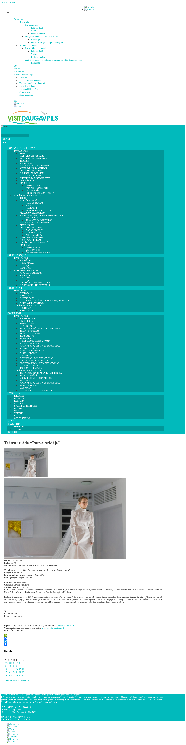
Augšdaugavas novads (28, 45)
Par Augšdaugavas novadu (36, 48)
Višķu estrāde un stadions (36, 378)
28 (8, 663)
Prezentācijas (24, 92)
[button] (23, 19)
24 (6, 675)
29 (11, 663)
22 (20, 672)
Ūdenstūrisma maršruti (40, 252)
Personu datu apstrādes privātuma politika (48, 42)
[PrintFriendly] (83, 635)
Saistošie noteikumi (27, 86)
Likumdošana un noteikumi (30, 80)
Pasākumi (15, 393)
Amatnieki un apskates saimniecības (41, 215)
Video (17, 429)
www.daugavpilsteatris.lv (53, 628)
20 (14, 672)
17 (6, 672)
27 (6, 663)
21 (17, 672)
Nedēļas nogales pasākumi (16, 680)
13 (14, 669)
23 (23, 672)
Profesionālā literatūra (28, 89)
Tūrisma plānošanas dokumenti (32, 83)
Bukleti (17, 69)
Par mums (18, 19)
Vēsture (34, 31)
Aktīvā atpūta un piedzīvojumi (38, 223)
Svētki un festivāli (25, 406)
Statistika (23, 77)
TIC (15, 101)
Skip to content (8, 2)
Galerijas (15, 424)
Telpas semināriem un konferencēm (41, 328)
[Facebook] (83, 638)
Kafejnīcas (26, 310)
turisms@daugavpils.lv (12, 709)
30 (14, 663)
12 (11, 669)
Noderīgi (14, 313)
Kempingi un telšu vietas (35, 285)
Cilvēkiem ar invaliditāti (35, 242)
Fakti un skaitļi (37, 28)
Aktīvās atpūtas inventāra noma (40, 346)
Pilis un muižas (34, 203)
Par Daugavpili (31, 25)
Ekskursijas (35, 39)
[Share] (83, 644)
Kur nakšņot (17, 255)
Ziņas (12, 420)
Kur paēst (15, 287)
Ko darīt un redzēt (22, 148)
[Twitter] (83, 641)
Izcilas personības (38, 34)
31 (17, 663)
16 (23, 669)
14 (17, 669)
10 (6, 669)
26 (11, 675)
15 (20, 669)
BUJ (16, 66)
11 (8, 669)
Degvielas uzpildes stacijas (36, 390)
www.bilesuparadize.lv (66, 625)
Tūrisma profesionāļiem (24, 74)
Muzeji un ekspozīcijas (33, 158)
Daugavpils (24, 22)
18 (8, 672)
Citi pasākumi (22, 418)
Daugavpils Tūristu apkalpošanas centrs (41, 37)
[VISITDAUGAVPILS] (32, 124)
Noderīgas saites (26, 95)
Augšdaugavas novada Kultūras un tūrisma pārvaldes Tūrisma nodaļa (53, 60)
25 (8, 675)
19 (11, 672)
